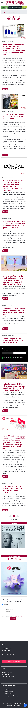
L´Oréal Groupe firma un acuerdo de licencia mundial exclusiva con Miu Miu (12, 341)
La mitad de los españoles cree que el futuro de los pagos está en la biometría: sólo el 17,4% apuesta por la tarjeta (13, 224)
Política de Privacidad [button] (17, 350)
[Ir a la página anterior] (11, 516)
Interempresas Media (13, 696)
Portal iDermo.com (9, 691)
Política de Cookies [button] (6, 350)
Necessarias (6, 357)
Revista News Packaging (10, 695)
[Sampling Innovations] (14, 578)
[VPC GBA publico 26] (14, 7)
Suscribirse (12, 618)
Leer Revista (13, 538)
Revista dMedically (9, 693)
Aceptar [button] (20, 353)
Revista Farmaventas (9, 689)
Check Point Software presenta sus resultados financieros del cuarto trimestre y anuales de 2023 (13, 311)
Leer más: (5, 89)
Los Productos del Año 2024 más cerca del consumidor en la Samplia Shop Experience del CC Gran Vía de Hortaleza (13, 387)
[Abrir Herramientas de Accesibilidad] (25, 705)
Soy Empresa (8, 606)
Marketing (5, 358)
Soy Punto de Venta (7, 604)
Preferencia (13, 357)
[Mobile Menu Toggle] (2, 3)
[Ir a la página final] (18, 516)
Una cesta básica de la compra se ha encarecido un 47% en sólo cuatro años (13, 116)
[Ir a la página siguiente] (16, 516)
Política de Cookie (17, 705)
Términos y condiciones (18, 616)
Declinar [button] (8, 353)
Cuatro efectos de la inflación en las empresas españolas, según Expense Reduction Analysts (13, 489)
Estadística (20, 357)
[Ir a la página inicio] (9, 516)
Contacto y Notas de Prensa (14, 661)
